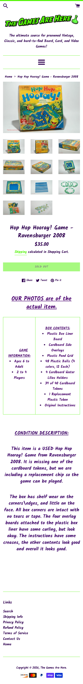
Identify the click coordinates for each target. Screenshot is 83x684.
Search (8, 611)
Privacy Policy (13, 622)
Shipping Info (13, 617)
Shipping (21, 252)
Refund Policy (13, 628)
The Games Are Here (53, 668)
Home (7, 644)
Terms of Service (15, 633)
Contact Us (11, 639)
